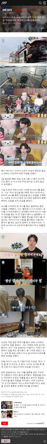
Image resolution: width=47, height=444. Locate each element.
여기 (5, 436)
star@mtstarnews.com (19, 392)
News (11, 13)
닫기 (45, 441)
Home (5, 13)
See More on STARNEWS (36, 423)
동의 (5, 441)
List (4, 423)
